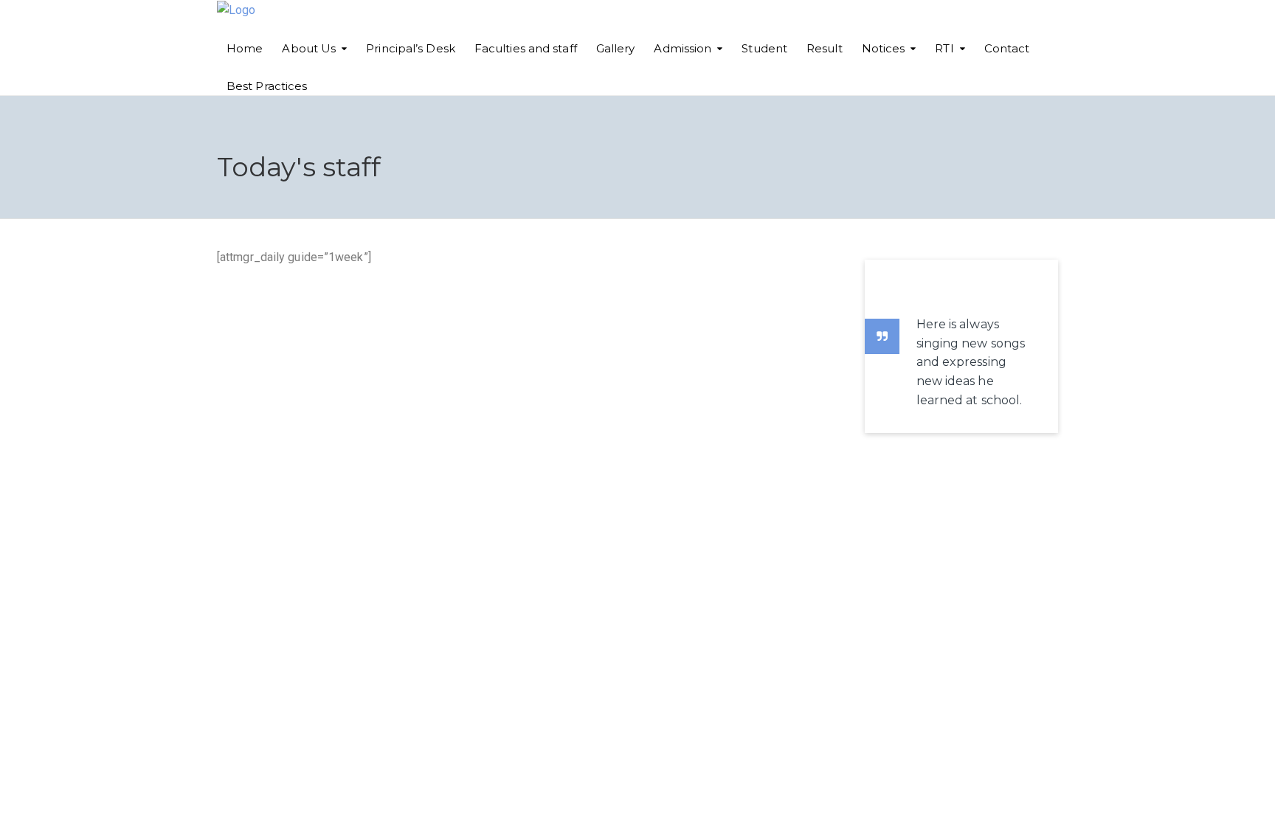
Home (245, 48)
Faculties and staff (525, 48)
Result (824, 48)
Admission (682, 48)
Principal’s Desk (410, 48)
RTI (944, 48)
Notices (883, 48)
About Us (309, 48)
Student (764, 48)
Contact (1007, 48)
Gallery (615, 48)
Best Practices (267, 86)
